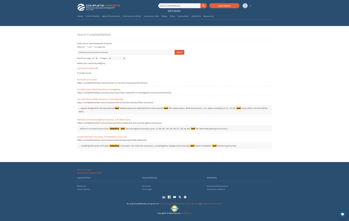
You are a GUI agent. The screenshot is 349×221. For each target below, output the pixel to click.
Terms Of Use (175, 203)
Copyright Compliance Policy (211, 203)
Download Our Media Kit (216, 189)
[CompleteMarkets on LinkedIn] (164, 197)
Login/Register (224, 5)
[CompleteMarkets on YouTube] (174, 197)
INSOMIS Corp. (186, 213)
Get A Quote (174, 10)
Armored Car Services (87, 79)
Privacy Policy (165, 203)
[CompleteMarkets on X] (179, 197)
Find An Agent (147, 189)
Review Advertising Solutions (217, 186)
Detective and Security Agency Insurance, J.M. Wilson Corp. (104, 119)
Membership (81, 186)
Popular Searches (83, 189)
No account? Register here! (89, 172)
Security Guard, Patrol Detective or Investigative (98, 89)
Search (179, 52)
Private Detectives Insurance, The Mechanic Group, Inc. (102, 136)
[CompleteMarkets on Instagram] (185, 197)
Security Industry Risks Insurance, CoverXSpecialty (100, 99)
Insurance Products (86, 68)
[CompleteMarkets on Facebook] (169, 197)
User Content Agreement (190, 203)
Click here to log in (85, 170)
